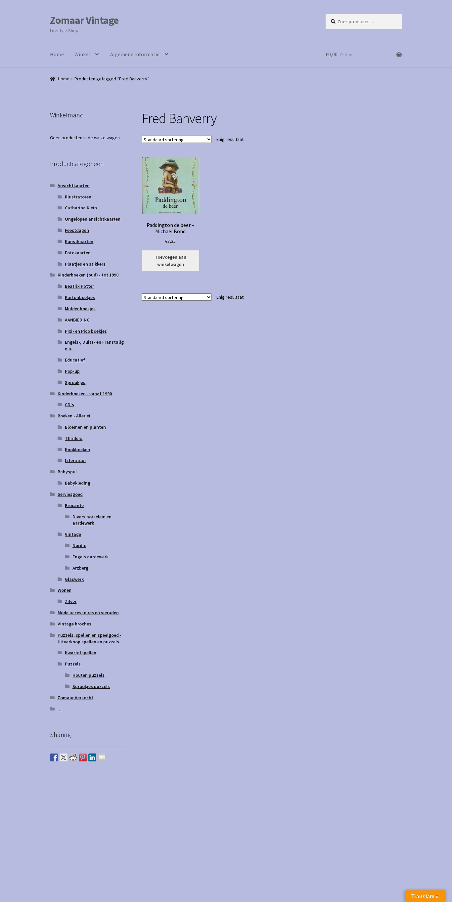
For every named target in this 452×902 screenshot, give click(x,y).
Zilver (70, 601)
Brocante (74, 505)
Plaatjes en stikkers (85, 264)
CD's (69, 405)
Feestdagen (77, 230)
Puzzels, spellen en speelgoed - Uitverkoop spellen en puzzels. (89, 638)
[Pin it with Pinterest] (83, 757)
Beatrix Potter (79, 286)
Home (57, 54)
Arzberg (80, 568)
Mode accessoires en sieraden (88, 613)
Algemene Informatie (134, 54)
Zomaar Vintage (84, 20)
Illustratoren (78, 197)
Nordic (79, 545)
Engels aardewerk (90, 557)
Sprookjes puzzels (91, 686)
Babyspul (67, 472)
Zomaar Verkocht (75, 698)
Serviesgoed (70, 494)
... (60, 709)
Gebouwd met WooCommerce (118, 829)
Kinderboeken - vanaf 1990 (85, 394)
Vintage (73, 534)
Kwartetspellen (80, 653)
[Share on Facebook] (54, 757)
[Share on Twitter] (64, 757)
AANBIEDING (77, 320)
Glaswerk (74, 579)
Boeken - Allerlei (74, 416)
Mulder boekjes (80, 309)
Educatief (75, 360)
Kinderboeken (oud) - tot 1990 (88, 275)
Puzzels (73, 664)
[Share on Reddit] (73, 757)
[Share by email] (102, 757)
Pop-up (72, 371)
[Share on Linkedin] (92, 757)
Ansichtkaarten (74, 186)
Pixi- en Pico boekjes (86, 331)
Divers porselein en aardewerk (92, 520)
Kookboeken (77, 449)
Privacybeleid (65, 829)
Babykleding (77, 483)
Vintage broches (74, 624)
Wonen (64, 590)
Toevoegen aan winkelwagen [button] (170, 261)
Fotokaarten (78, 253)
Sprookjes (75, 382)
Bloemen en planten (85, 427)
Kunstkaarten (79, 241)
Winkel (82, 54)
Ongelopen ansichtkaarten (92, 219)
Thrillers (73, 438)
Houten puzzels (88, 675)
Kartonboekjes (80, 297)
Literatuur (75, 460)
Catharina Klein (81, 208)
